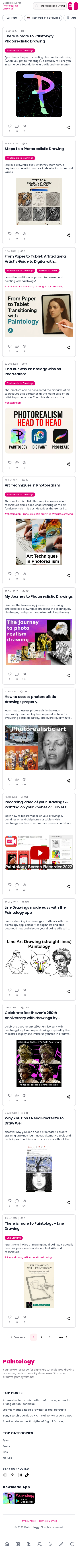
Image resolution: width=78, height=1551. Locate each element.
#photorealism (13, 402)
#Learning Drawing (33, 286)
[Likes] (9, 126)
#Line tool (29, 1257)
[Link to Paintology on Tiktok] (27, 1475)
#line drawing (44, 1257)
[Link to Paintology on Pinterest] (12, 1475)
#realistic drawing (62, 514)
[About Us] (72, 1544)
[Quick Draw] (61, 1544)
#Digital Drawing (54, 286)
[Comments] (17, 126)
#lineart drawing (14, 1257)
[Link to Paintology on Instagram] (19, 1475)
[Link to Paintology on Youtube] (5, 1475)
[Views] (24, 126)
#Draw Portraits (13, 286)
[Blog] (50, 1544)
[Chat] (70, 5)
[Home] (7, 1544)
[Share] (68, 127)
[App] (17, 1544)
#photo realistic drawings (36, 514)
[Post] (76, 5)
